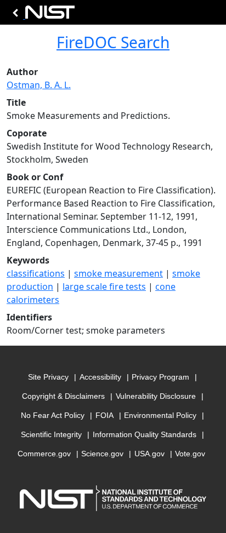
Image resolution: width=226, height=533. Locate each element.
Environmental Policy (160, 415)
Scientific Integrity (51, 434)
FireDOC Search (113, 42)
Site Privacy (48, 376)
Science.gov (102, 453)
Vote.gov (190, 453)
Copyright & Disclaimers (63, 396)
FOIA (104, 415)
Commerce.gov (44, 453)
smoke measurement (118, 273)
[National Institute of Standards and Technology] (42, 15)
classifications (36, 273)
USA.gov (149, 453)
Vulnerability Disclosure (156, 396)
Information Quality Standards (144, 434)
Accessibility (100, 376)
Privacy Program (160, 376)
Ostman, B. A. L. (39, 85)
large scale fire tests (104, 286)
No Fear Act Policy (52, 415)
